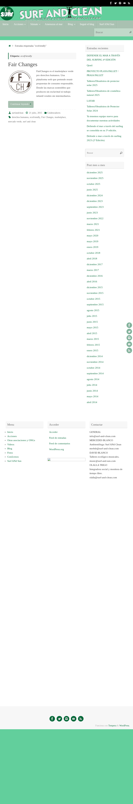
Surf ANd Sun (14, 461)
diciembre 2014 (95, 356)
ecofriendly (35, 117)
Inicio (10, 432)
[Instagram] (120, 3)
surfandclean (17, 113)
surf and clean (29, 121)
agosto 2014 (93, 379)
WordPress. (124, 725)
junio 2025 (92, 189)
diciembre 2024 (95, 195)
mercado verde (15, 121)
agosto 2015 (93, 310)
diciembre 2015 (95, 287)
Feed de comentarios (59, 443)
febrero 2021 (93, 230)
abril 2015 (92, 333)
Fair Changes (22, 64)
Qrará (89, 65)
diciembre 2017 (95, 264)
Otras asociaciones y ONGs (21, 440)
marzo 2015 (93, 339)
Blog (9, 448)
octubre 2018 (93, 253)
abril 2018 (92, 258)
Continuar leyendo (20, 104)
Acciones (12, 436)
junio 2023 (92, 212)
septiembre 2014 (95, 373)
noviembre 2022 (95, 218)
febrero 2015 (93, 345)
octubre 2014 (93, 367)
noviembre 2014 (95, 362)
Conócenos (13, 456)
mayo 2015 (92, 327)
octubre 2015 (93, 299)
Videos (10, 444)
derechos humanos (20, 117)
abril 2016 (92, 281)
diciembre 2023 (95, 201)
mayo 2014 (92, 396)
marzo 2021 (93, 224)
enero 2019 (92, 247)
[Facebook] (111, 3)
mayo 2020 (92, 235)
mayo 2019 (92, 241)
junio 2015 (92, 322)
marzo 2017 (93, 270)
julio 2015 (92, 316)
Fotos (10, 452)
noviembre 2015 (95, 293)
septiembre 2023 (95, 207)
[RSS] (129, 3)
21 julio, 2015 (35, 113)
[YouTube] (124, 3)
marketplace (60, 117)
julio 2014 (92, 385)
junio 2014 (92, 390)
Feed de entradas (57, 438)
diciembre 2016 (95, 276)
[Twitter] (115, 3)
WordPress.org (56, 449)
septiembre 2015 (95, 304)
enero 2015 (92, 350)
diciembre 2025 (95, 172)
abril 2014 (92, 402)
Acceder (53, 432)
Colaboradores (53, 113)
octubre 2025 (93, 184)
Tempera (112, 725)
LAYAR (91, 101)
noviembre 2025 (95, 178)
